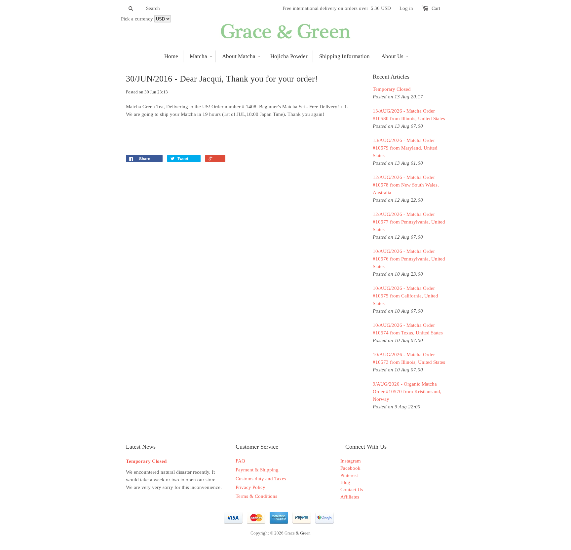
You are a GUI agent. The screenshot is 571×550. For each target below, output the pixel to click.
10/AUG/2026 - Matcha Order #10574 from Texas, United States (408, 329)
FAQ (240, 461)
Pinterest (349, 475)
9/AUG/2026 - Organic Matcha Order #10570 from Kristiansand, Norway (407, 391)
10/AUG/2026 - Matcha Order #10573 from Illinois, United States (409, 358)
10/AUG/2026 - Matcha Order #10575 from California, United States (405, 296)
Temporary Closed (392, 89)
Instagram (350, 461)
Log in (406, 8)
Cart (436, 8)
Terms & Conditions (256, 496)
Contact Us (351, 489)
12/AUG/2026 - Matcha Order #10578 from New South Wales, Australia (406, 185)
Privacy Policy (250, 487)
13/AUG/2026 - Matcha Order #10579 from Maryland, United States (405, 148)
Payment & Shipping (257, 469)
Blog (345, 482)
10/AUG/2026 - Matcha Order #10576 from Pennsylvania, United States (409, 259)
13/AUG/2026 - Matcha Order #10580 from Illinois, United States (409, 114)
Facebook (350, 468)
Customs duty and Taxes (261, 478)
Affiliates (349, 496)
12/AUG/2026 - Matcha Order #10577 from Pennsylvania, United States (409, 222)
